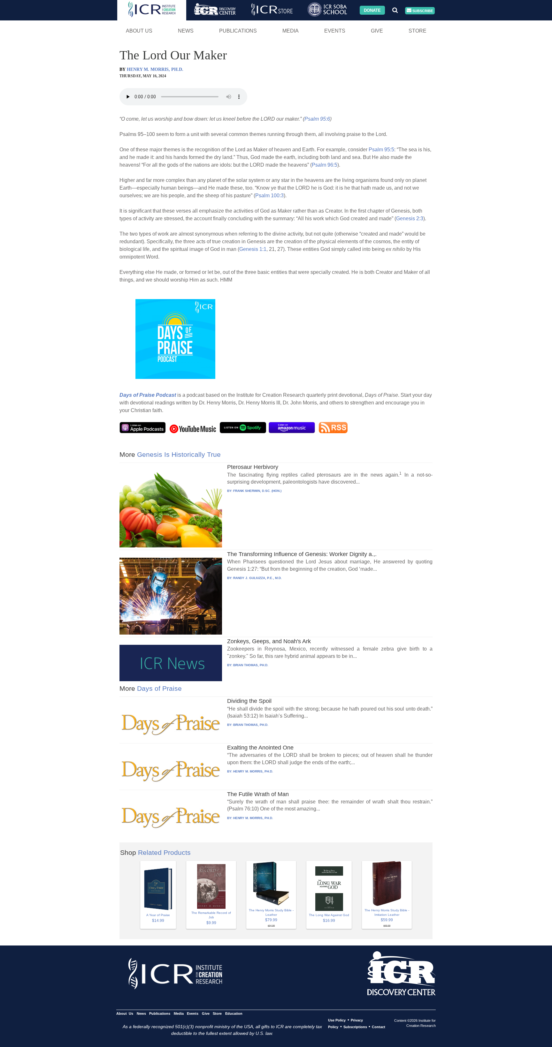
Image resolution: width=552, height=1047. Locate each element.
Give (377, 31)
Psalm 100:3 (269, 195)
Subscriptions (355, 1027)
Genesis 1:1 (252, 249)
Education (233, 1013)
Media (290, 31)
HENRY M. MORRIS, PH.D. (155, 69)
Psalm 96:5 (324, 165)
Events (334, 31)
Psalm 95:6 (317, 119)
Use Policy (337, 1020)
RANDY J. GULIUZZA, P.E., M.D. (257, 578)
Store (417, 31)
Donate (372, 10)
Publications (238, 31)
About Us (139, 31)
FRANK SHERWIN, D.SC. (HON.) (257, 491)
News (186, 31)
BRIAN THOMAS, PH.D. (250, 665)
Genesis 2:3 (409, 218)
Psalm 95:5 (381, 149)
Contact (378, 1027)
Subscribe (422, 10)
